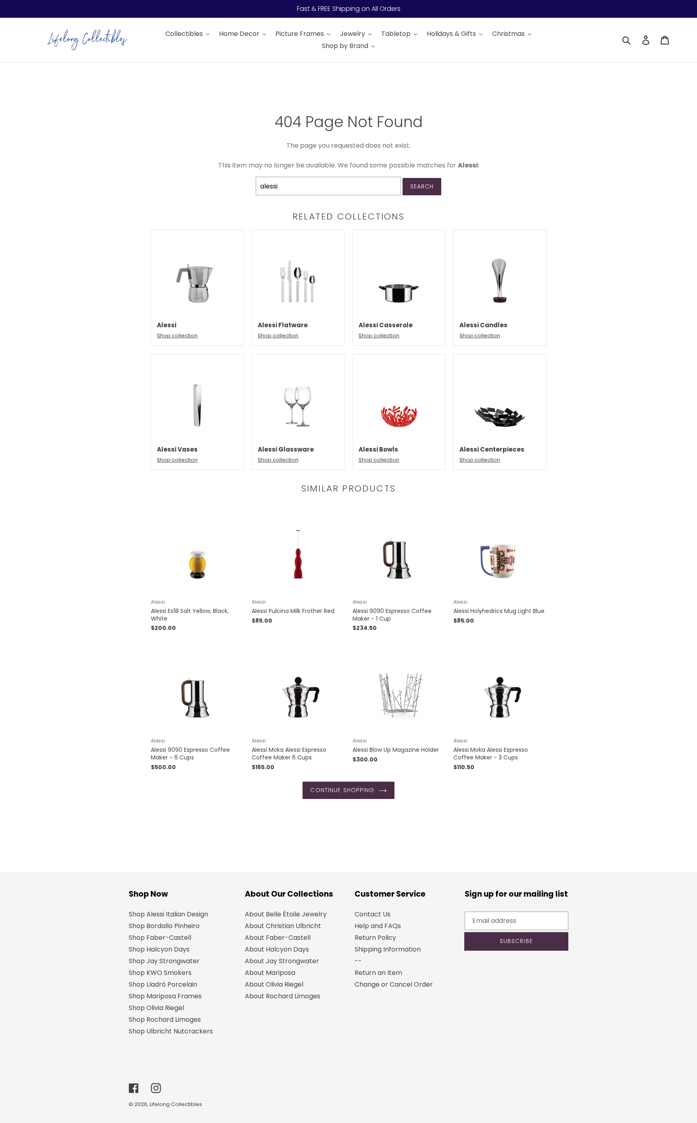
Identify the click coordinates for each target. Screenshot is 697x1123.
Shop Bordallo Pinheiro (164, 926)
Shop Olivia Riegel (156, 1007)
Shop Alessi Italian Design (168, 914)
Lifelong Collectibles (176, 1104)
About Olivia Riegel (274, 984)
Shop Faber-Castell (160, 937)
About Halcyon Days (277, 949)
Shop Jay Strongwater (164, 961)
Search (422, 186)
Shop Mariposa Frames (165, 996)
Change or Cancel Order (394, 984)
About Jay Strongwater (282, 961)
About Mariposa (270, 972)
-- (358, 961)
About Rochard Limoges (282, 996)
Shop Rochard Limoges (165, 1019)
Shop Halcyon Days (159, 949)
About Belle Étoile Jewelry (286, 914)
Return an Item (378, 972)
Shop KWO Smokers (160, 972)
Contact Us (372, 914)
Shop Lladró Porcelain (163, 984)
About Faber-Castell (278, 937)
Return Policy (375, 937)
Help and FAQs (378, 926)
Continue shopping (342, 790)
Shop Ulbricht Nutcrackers (171, 1031)
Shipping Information (388, 949)
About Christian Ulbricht (283, 926)
